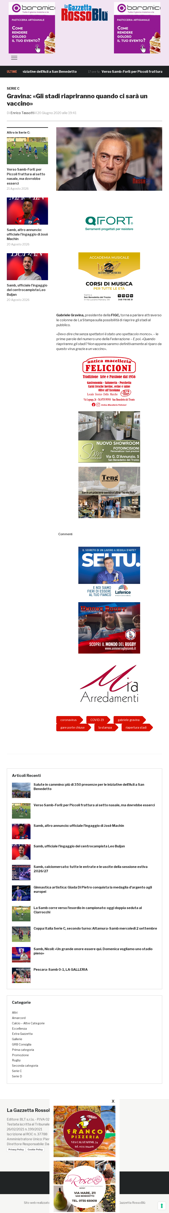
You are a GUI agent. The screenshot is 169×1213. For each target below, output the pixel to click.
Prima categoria (23, 1049)
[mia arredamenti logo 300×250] (109, 683)
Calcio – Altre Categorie (28, 1023)
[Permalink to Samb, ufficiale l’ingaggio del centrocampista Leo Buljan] (27, 268)
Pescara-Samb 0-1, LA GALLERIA (61, 970)
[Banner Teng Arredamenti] (109, 492)
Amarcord (19, 1018)
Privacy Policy (16, 1149)
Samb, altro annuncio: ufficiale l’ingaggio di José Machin (27, 234)
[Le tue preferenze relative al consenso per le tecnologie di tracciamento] (162, 1206)
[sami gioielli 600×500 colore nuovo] (109, 437)
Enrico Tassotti (22, 113)
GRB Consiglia (21, 1044)
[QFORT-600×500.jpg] (109, 223)
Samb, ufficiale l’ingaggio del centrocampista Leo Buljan (27, 290)
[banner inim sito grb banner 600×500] (45, 27)
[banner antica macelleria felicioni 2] (109, 381)
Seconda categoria (25, 1065)
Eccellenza (19, 1028)
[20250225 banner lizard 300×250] (109, 278)
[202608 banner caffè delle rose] (84, 1186)
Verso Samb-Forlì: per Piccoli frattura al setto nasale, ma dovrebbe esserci (26, 176)
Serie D (17, 1076)
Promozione (20, 1055)
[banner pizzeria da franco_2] (84, 1131)
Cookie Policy (35, 1149)
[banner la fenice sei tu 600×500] (109, 572)
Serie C (13, 88)
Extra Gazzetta (22, 1033)
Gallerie (17, 1039)
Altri (15, 1012)
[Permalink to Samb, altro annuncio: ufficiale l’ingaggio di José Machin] (27, 213)
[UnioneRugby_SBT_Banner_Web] (109, 628)
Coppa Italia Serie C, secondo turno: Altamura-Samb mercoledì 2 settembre (95, 928)
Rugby (16, 1060)
